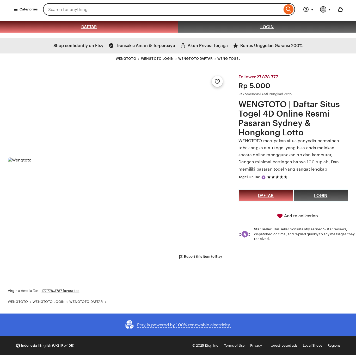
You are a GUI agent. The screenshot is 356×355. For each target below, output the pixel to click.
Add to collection (300, 215)
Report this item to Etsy (203, 256)
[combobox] (162, 9)
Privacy (256, 345)
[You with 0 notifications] (325, 9)
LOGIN (267, 26)
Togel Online (249, 177)
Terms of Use (234, 345)
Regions (334, 345)
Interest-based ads (282, 345)
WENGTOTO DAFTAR (195, 59)
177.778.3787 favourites (60, 291)
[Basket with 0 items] (340, 9)
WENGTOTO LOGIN (157, 59)
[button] (45, 345)
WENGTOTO (126, 59)
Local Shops (312, 345)
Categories (29, 9)
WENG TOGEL (228, 59)
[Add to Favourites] (217, 81)
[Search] (288, 9)
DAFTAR (89, 26)
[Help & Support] (308, 9)
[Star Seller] (263, 177)
